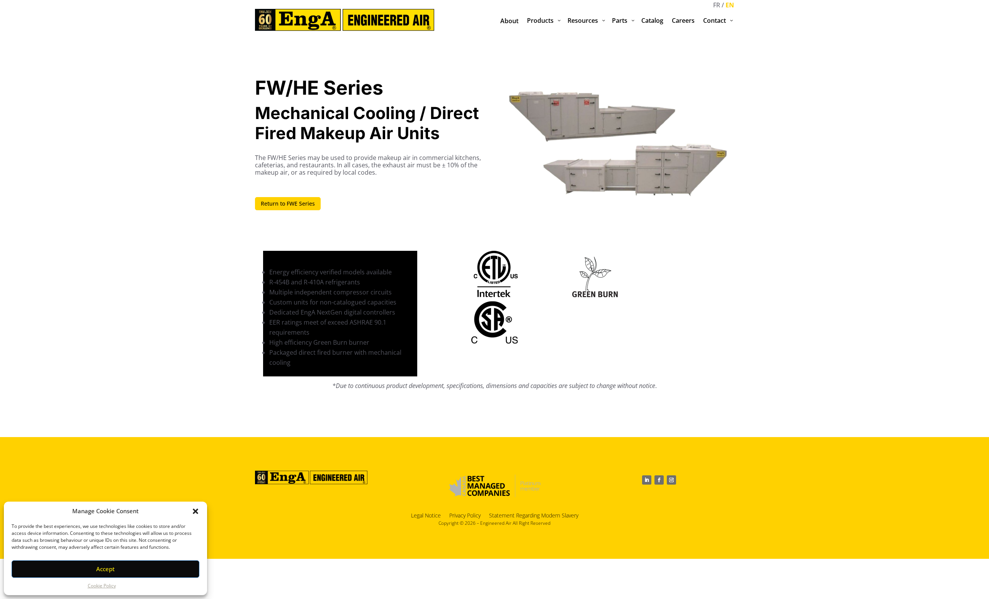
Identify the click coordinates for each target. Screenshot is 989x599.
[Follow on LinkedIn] (646, 480)
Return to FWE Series (288, 203)
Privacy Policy (465, 515)
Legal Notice (426, 515)
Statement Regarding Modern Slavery (533, 515)
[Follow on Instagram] (671, 480)
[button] (195, 511)
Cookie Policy (102, 585)
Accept (105, 569)
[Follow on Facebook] (659, 480)
